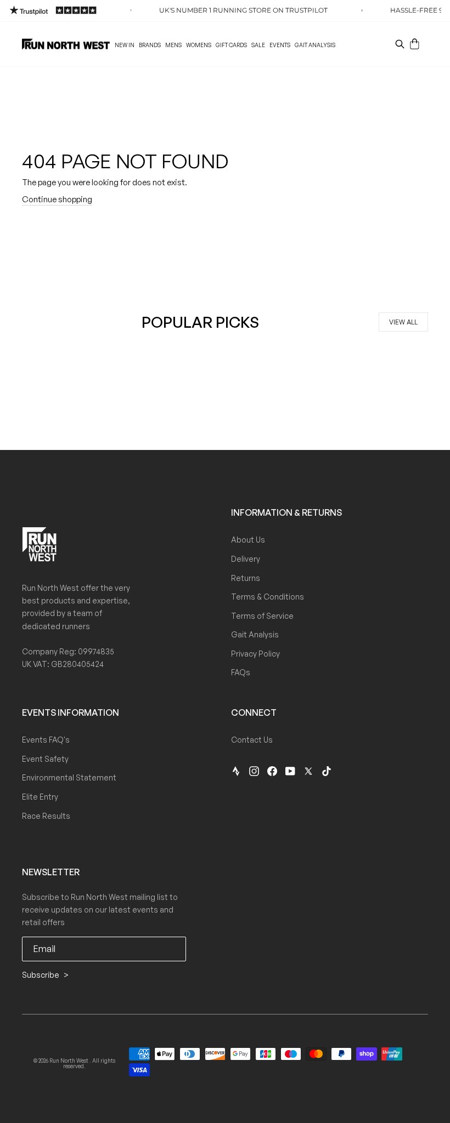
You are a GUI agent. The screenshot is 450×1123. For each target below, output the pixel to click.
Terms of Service (262, 615)
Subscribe (41, 974)
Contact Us (252, 739)
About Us (248, 539)
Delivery (245, 558)
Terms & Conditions (267, 596)
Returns (245, 578)
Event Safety (45, 758)
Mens (173, 45)
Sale (258, 45)
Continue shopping (57, 199)
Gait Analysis (315, 45)
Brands (150, 45)
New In (124, 45)
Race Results (46, 815)
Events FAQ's (46, 739)
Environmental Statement (69, 777)
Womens (198, 45)
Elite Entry (40, 796)
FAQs (240, 672)
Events (279, 45)
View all (403, 322)
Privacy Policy (255, 653)
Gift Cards (231, 45)
